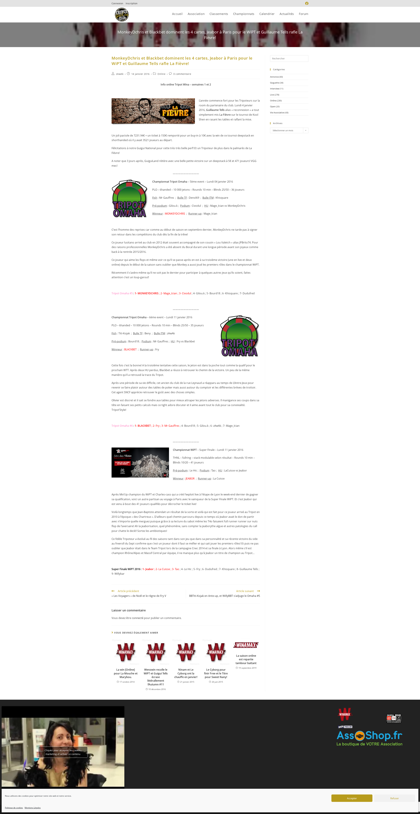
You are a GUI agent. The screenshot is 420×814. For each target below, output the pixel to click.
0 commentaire (182, 73)
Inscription (131, 3)
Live (272, 94)
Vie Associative (277, 112)
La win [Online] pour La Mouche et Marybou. (125, 673)
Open (272, 106)
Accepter (352, 798)
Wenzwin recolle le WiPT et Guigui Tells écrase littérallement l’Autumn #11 (156, 677)
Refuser (394, 798)
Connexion (117, 3)
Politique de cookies (14, 807)
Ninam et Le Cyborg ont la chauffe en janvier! (185, 673)
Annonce (274, 76)
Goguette (274, 82)
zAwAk (120, 73)
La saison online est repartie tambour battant (246, 659)
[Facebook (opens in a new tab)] (306, 3)
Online (162, 73)
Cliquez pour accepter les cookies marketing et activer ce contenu (63, 752)
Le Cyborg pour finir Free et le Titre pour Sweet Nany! (216, 673)
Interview (274, 88)
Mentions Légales (33, 807)
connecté (137, 618)
